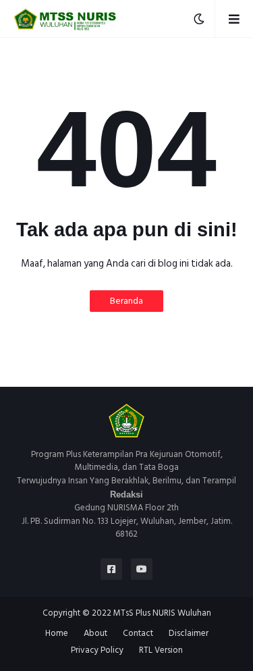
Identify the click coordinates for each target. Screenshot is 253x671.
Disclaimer (188, 634)
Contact (138, 634)
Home (56, 634)
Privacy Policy (97, 650)
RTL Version (161, 650)
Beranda (126, 300)
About (95, 634)
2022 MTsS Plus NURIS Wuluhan (151, 613)
